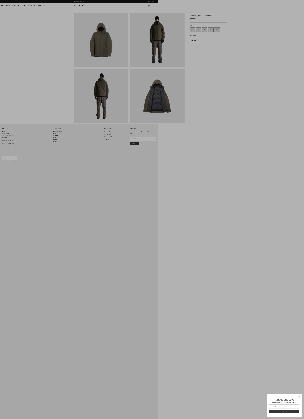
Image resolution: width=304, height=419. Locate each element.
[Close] (299, 396)
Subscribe (284, 411)
